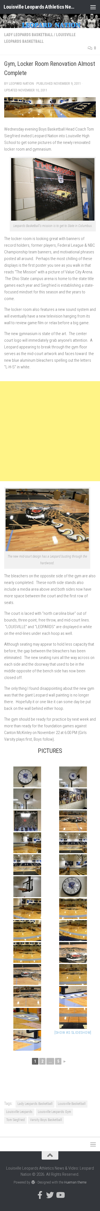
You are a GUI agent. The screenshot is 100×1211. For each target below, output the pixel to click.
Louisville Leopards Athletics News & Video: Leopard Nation (40, 7)
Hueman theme (75, 1182)
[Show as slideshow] (72, 1032)
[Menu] (93, 7)
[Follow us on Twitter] (50, 1195)
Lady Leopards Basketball (28, 35)
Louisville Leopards (19, 1112)
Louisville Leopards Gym (54, 1112)
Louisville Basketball (72, 1104)
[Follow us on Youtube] (60, 1195)
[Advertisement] (50, 431)
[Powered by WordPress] (33, 1182)
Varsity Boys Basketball (46, 1120)
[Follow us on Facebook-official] (40, 1195)
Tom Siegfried (15, 1120)
